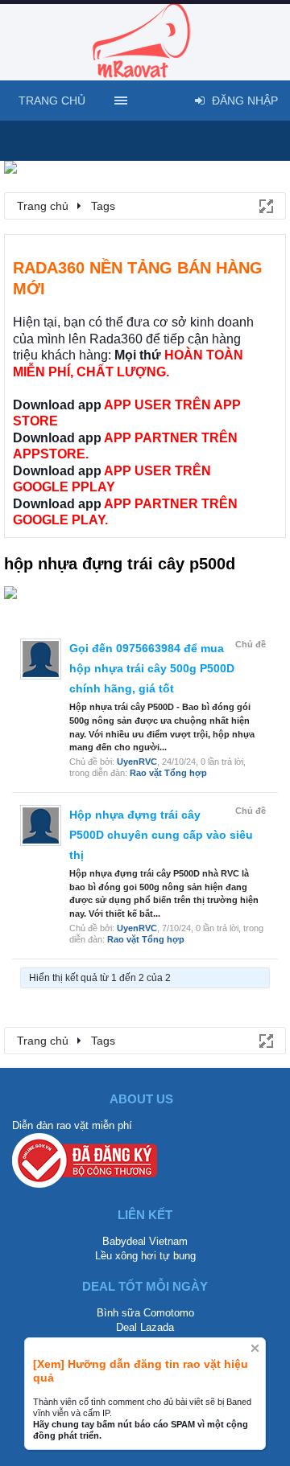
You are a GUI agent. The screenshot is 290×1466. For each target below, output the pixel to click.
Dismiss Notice (255, 1348)
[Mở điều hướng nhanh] (265, 205)
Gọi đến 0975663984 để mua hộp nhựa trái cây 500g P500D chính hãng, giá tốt (151, 668)
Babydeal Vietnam (145, 1241)
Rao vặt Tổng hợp (168, 773)
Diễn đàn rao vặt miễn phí (72, 1125)
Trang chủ (52, 100)
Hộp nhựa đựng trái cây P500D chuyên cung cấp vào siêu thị (161, 834)
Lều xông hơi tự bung (145, 1256)
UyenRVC (137, 761)
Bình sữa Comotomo (145, 1313)
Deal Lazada (145, 1327)
